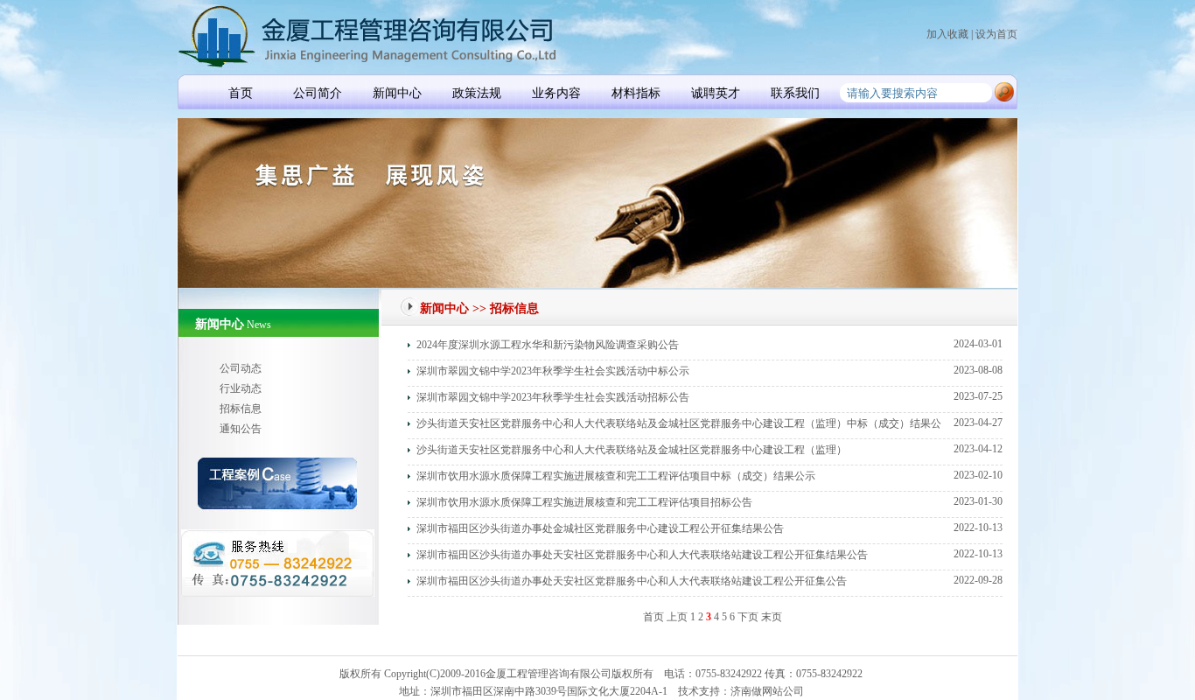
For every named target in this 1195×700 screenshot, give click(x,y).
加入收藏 (947, 34)
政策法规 (476, 93)
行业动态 (241, 388)
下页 (747, 617)
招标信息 (241, 408)
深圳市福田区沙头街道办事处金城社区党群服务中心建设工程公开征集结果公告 (600, 528)
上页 (677, 617)
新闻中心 (397, 93)
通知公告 (241, 429)
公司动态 (241, 368)
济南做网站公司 (767, 691)
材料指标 (635, 93)
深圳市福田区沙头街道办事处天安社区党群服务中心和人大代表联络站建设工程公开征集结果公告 (642, 555)
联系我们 (795, 93)
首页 (240, 93)
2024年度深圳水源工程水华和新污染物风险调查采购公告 (547, 345)
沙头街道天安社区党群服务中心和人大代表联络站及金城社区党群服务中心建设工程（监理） (631, 450)
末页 (771, 617)
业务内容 (556, 93)
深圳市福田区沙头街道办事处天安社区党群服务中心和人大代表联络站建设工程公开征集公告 (631, 581)
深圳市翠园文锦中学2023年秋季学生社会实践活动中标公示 (552, 371)
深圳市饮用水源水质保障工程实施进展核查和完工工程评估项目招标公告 (584, 502)
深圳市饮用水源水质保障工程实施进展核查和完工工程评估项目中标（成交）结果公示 (615, 476)
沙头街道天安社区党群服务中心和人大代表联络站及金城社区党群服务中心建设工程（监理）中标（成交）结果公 (678, 423)
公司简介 (317, 93)
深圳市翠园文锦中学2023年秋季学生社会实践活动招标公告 (552, 397)
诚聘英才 (715, 93)
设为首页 (996, 34)
